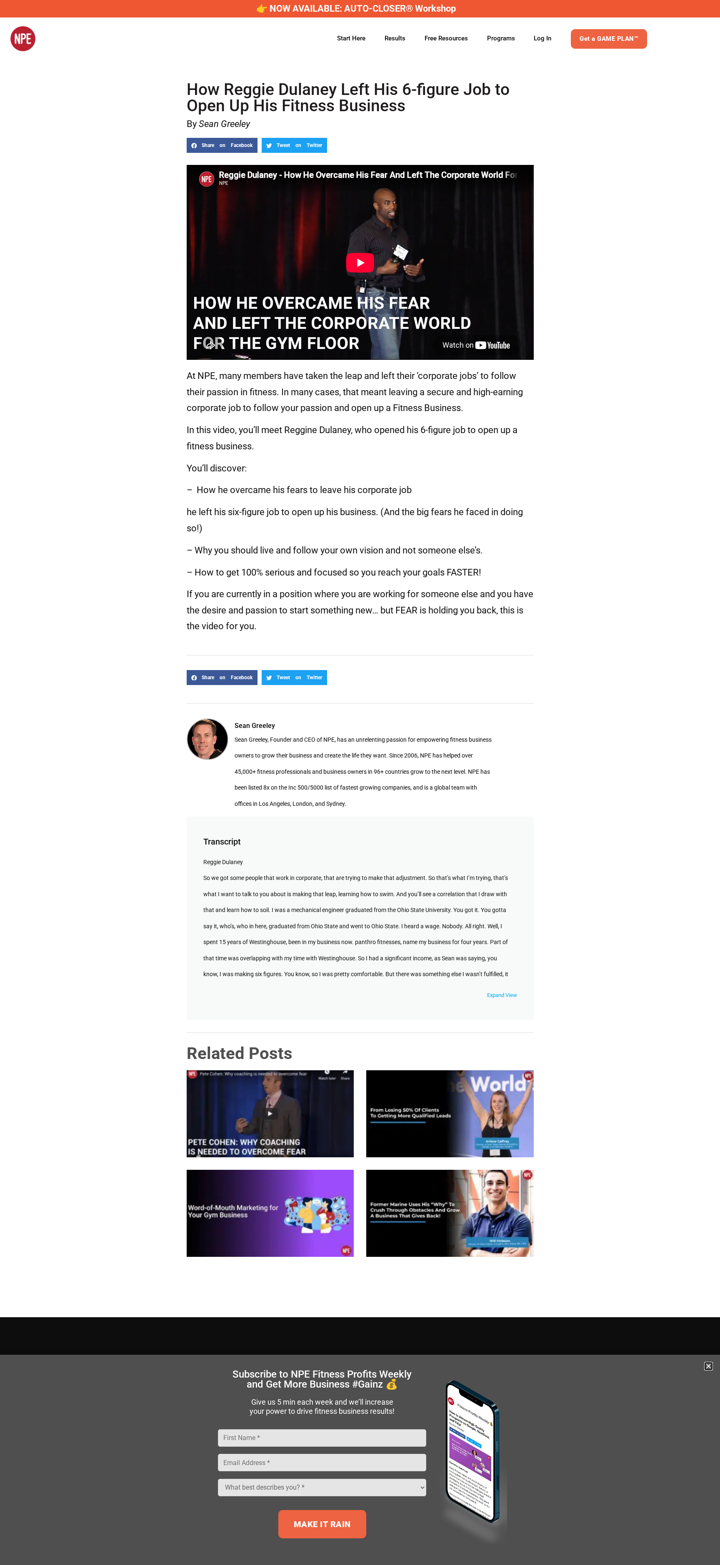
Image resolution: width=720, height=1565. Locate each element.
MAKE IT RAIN (322, 1524)
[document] (360, 782)
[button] (708, 1366)
